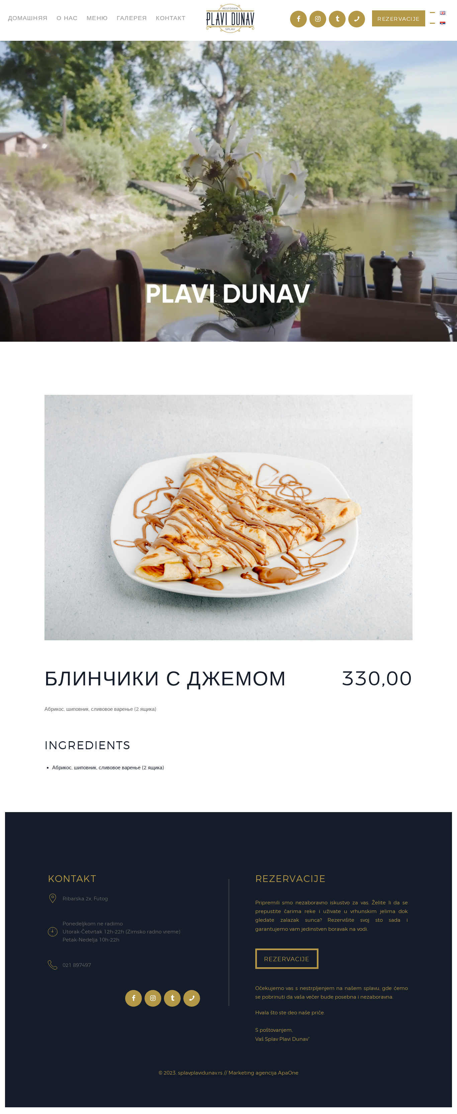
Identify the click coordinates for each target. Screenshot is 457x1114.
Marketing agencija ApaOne (263, 1073)
